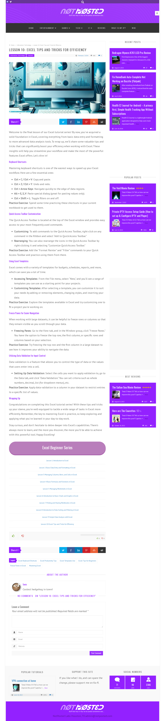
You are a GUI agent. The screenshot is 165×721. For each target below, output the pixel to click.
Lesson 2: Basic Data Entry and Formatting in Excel (57, 468)
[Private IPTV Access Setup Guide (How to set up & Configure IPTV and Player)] (116, 222)
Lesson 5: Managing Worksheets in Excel (57, 489)
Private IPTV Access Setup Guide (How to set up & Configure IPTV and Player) (132, 214)
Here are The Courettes (123, 411)
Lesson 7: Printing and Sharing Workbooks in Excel (57, 503)
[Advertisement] (129, 153)
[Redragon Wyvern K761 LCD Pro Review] (116, 59)
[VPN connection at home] (15, 687)
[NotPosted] (82, 12)
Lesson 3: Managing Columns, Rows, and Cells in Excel (57, 475)
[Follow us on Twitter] (10, 1)
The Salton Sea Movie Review (126, 387)
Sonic (25, 584)
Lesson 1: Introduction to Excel (57, 461)
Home (31, 28)
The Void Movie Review (123, 188)
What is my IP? (119, 28)
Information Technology (24, 45)
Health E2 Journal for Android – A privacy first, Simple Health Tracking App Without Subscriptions (132, 109)
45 (152, 230)
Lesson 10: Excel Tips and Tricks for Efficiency (57, 524)
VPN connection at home (24, 681)
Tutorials (30, 55)
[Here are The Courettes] (116, 418)
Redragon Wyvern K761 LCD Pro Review (131, 53)
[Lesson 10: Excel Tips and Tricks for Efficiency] (57, 88)
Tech (78, 28)
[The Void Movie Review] (116, 195)
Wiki (134, 28)
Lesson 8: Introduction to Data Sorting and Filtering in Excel (57, 510)
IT (89, 28)
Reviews (101, 28)
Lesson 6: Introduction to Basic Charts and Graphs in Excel (57, 496)
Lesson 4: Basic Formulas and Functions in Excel (57, 482)
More (128, 63)
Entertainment (47, 28)
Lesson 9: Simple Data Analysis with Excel (57, 517)
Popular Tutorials (32, 672)
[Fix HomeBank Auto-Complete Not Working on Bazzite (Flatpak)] (116, 88)
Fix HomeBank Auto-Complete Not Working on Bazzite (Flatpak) (128, 79)
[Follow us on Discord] (7, 1)
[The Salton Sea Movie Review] (116, 394)
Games (65, 28)
